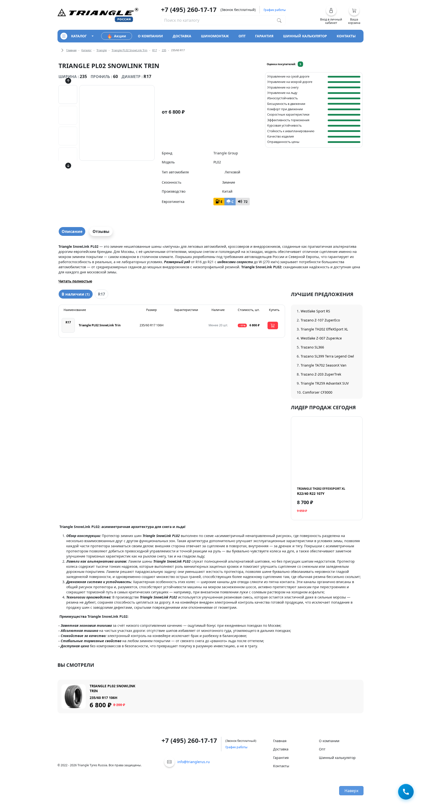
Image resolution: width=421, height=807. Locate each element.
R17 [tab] (101, 294)
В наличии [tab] (76, 294)
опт (242, 36)
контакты (346, 36)
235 (164, 50)
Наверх (351, 790)
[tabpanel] (210, 264)
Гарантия (281, 757)
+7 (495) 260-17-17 (189, 9)
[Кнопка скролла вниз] (68, 165)
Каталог (86, 50)
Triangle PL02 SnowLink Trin (129, 50)
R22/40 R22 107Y (321, 491)
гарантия (264, 36)
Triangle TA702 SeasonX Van (323, 365)
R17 (154, 50)
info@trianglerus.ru (193, 761)
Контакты (281, 766)
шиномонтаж (215, 36)
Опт (322, 749)
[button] (331, 15)
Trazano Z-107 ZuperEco (320, 320)
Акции (120, 36)
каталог (79, 36)
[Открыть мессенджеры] (406, 791)
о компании (150, 36)
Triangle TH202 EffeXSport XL (324, 329)
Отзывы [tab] (101, 231)
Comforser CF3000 (317, 392)
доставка (182, 36)
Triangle (101, 50)
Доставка (280, 749)
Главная (71, 50)
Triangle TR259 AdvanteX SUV (325, 383)
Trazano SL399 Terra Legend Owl (327, 356)
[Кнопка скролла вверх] (68, 80)
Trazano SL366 (312, 347)
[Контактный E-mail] (169, 761)
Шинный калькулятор (337, 757)
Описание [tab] (72, 231)
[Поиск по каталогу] (279, 20)
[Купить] (273, 325)
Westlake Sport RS (315, 311)
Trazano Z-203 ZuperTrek (321, 374)
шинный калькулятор (305, 36)
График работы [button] (275, 10)
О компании (329, 740)
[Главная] (97, 14)
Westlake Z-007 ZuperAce (321, 338)
